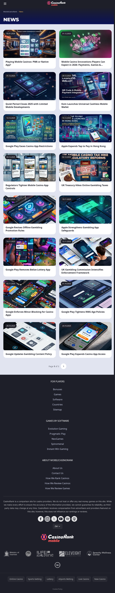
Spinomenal (57, 443)
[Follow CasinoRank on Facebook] (40, 519)
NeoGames (57, 438)
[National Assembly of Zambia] (28, 554)
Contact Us (57, 473)
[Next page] (63, 366)
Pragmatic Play (57, 433)
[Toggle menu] (5, 3)
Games (57, 394)
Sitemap (57, 409)
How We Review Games (57, 488)
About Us (57, 468)
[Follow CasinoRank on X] (54, 519)
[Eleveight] (70, 554)
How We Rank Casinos (57, 478)
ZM (56, 526)
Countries (57, 404)
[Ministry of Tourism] (12, 554)
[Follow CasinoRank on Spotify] (67, 519)
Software (57, 399)
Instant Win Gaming (57, 449)
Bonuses (57, 389)
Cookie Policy (57, 589)
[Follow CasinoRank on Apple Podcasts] (74, 519)
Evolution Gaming (57, 428)
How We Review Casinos (57, 483)
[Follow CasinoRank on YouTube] (61, 519)
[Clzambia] (45, 554)
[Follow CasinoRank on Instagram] (47, 519)
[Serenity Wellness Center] (99, 554)
